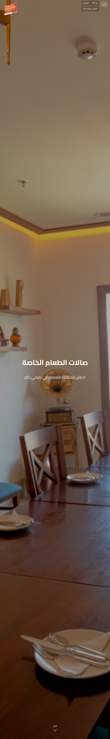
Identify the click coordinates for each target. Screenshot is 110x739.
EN (93, 3)
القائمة (86, 3)
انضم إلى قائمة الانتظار (90, 8)
